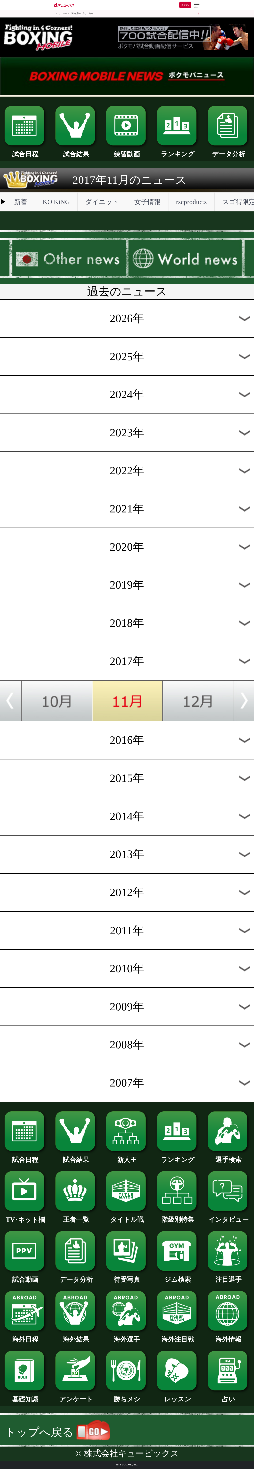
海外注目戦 (178, 1339)
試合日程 (25, 154)
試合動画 (25, 1279)
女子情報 (147, 201)
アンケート (76, 1399)
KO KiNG (56, 201)
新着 (20, 201)
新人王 (127, 1159)
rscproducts (191, 201)
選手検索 (229, 1159)
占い (228, 1399)
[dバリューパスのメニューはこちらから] (196, 5)
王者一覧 (76, 1219)
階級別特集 (178, 1219)
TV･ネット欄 (25, 1219)
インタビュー (229, 1219)
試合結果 (76, 154)
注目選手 (229, 1279)
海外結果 (76, 1339)
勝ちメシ (127, 1399)
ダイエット (102, 201)
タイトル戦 (127, 1219)
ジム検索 (178, 1279)
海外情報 (229, 1339)
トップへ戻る (40, 1432)
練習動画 (127, 154)
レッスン (177, 1399)
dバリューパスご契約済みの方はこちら (74, 13)
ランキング (178, 154)
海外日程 (25, 1339)
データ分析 (228, 154)
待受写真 (127, 1279)
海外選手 (127, 1339)
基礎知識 (25, 1399)
